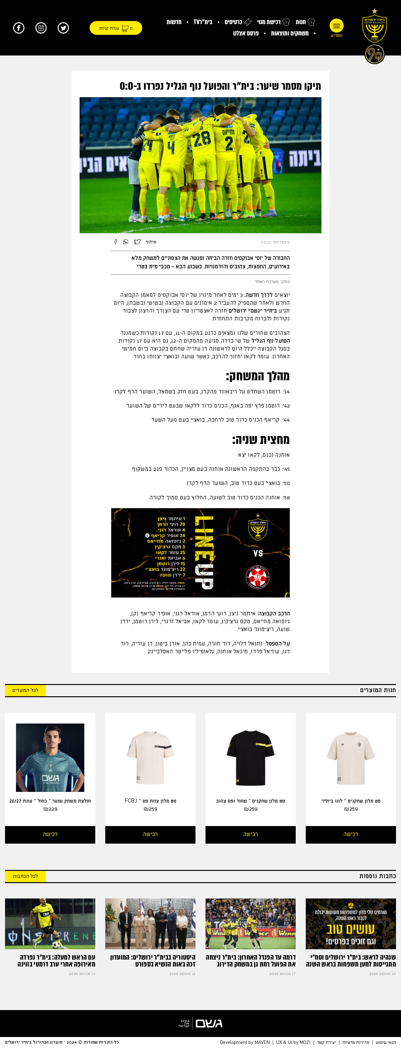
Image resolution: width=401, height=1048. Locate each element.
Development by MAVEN (245, 1042)
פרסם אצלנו (246, 33)
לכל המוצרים (25, 690)
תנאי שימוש (386, 1042)
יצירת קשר (326, 1042)
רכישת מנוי (269, 22)
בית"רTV (203, 22)
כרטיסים (233, 22)
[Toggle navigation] (337, 25)
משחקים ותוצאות (290, 33)
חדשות (174, 22)
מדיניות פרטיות (355, 1042)
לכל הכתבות (25, 876)
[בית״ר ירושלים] (375, 34)
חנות (301, 22)
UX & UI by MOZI (293, 1042)
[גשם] (200, 1023)
